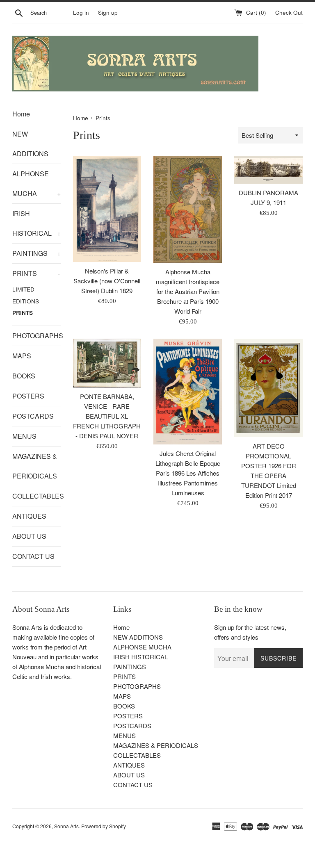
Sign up (108, 12)
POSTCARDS (33, 416)
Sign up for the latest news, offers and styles (250, 632)
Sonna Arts (66, 825)
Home (21, 113)
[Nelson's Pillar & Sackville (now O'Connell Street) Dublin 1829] (107, 209)
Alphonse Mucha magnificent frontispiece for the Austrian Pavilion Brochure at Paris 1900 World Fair (187, 291)
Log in (81, 12)
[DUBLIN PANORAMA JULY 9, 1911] (268, 170)
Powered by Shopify (103, 825)
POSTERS (28, 396)
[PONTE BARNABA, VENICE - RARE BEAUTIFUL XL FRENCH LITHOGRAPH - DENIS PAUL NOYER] (107, 363)
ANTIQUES (29, 516)
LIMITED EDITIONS (25, 295)
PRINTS (36, 273)
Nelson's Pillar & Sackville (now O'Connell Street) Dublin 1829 (106, 281)
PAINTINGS (36, 253)
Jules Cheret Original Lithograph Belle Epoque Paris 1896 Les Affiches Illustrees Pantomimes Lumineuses (187, 473)
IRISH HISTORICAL (36, 223)
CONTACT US (33, 556)
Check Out (289, 12)
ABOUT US (29, 536)
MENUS (24, 436)
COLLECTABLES (36, 496)
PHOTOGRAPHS (36, 335)
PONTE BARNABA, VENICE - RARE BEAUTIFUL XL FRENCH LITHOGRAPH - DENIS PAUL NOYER (107, 416)
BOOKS (23, 375)
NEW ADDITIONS (30, 143)
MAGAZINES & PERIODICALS (34, 466)
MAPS (21, 355)
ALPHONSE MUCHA (36, 183)
